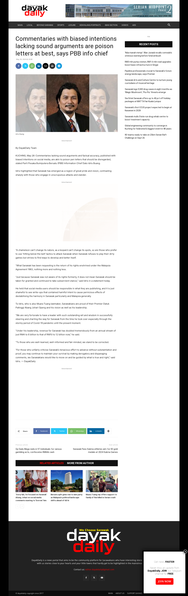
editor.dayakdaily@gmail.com (99, 569)
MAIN (20, 25)
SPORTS (60, 25)
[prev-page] (17, 506)
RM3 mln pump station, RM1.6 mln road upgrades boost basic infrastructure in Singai (148, 63)
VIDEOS (125, 25)
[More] (108, 431)
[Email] (45, 66)
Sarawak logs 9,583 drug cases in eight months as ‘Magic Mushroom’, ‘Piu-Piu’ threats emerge (148, 90)
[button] (168, 25)
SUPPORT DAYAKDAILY (136, 593)
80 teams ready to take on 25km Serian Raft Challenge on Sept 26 (146, 136)
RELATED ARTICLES (52, 463)
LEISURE (71, 25)
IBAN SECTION (111, 25)
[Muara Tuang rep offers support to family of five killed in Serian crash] (102, 481)
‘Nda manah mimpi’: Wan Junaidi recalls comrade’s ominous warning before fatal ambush (148, 54)
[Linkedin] (39, 66)
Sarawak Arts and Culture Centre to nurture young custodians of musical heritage (148, 81)
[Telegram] (59, 66)
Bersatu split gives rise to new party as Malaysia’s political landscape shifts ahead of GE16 (66, 497)
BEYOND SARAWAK (45, 25)
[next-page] (22, 506)
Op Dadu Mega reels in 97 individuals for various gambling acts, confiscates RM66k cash (39, 450)
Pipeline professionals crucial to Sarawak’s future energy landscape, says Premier (148, 72)
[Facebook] (18, 66)
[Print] (52, 66)
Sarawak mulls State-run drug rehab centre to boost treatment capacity (146, 118)
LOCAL (30, 25)
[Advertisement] (67, 392)
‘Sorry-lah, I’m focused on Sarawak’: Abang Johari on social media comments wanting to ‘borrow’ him (31, 497)
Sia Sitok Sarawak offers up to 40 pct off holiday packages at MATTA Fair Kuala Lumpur (147, 100)
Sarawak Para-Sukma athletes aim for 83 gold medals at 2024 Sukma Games (95, 450)
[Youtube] (102, 578)
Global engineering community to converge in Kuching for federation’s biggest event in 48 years (148, 127)
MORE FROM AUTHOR (80, 463)
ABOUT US (120, 593)
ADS (134, 25)
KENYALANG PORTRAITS (90, 25)
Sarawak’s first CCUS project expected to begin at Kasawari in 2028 (148, 109)
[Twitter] (25, 66)
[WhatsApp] (32, 66)
